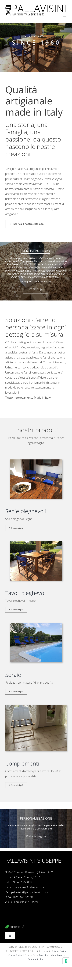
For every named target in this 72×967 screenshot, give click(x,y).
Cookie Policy (15, 955)
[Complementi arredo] (36, 706)
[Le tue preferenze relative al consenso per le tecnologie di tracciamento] (66, 961)
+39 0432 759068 (21, 882)
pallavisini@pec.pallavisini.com (29, 892)
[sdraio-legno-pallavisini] (36, 624)
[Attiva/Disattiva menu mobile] (65, 18)
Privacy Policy (59, 951)
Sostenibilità (16, 927)
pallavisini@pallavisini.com (29, 887)
